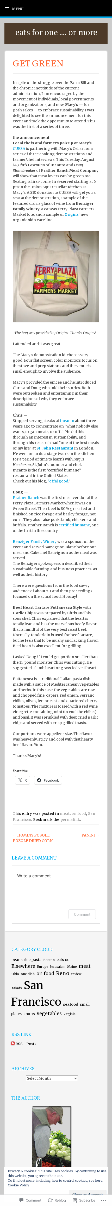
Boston (49, 960)
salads (16, 988)
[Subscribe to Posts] (13, 1044)
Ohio (15, 974)
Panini (90, 835)
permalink (70, 819)
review (76, 974)
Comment (82, 914)
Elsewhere (23, 966)
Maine (72, 967)
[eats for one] (56, 42)
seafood (70, 1004)
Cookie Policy (18, 1185)
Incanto (67, 420)
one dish (28, 974)
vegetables (49, 1013)
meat (65, 813)
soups (29, 1013)
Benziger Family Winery (35, 541)
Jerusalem (57, 967)
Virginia (70, 1014)
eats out (64, 959)
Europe (42, 967)
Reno (62, 973)
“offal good (58, 481)
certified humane (74, 525)
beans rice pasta (26, 959)
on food (79, 813)
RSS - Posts (25, 1044)
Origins (72, 214)
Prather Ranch (26, 497)
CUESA (19, 148)
